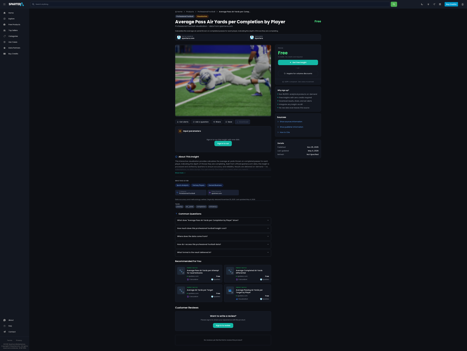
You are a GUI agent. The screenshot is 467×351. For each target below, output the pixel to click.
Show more (179, 173)
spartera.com (188, 38)
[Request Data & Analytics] (428, 4)
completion (201, 207)
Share (218, 122)
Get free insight (299, 62)
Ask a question (202, 122)
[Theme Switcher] (422, 4)
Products (190, 11)
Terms (9, 340)
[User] (462, 4)
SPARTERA (22, 348)
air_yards (189, 207)
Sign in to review (223, 325)
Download (243, 122)
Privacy (19, 340)
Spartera (259, 38)
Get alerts (183, 122)
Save (230, 122)
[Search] (394, 4)
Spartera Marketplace (17, 344)
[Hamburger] (4, 4)
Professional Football (206, 11)
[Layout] (440, 4)
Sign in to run (223, 143)
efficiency (213, 207)
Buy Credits (451, 4)
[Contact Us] (434, 4)
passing (179, 207)
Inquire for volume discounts (299, 73)
